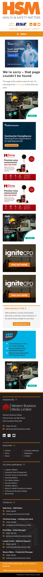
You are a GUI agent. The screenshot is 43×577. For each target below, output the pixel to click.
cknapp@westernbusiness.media (18, 525)
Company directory (31, 451)
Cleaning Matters (11, 478)
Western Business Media (13, 564)
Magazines (28, 453)
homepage (20, 84)
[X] (34, 24)
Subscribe (13, 29)
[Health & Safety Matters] (21, 10)
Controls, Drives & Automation (16, 475)
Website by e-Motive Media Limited (28, 575)
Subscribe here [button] (20, 324)
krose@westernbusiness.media (17, 514)
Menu (24, 34)
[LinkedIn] (30, 24)
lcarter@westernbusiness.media (18, 547)
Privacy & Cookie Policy (28, 570)
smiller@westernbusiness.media (18, 558)
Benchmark (9, 494)
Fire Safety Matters (12, 480)
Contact (36, 29)
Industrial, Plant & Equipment (16, 472)
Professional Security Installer (16, 491)
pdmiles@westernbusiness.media (18, 536)
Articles (7, 451)
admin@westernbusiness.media (18, 429)
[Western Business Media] (19, 410)
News (7, 453)
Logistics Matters (11, 470)
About (7, 456)
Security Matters (11, 483)
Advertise (25, 29)
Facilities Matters (11, 486)
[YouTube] (38, 24)
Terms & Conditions (10, 570)
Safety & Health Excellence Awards (18, 488)
